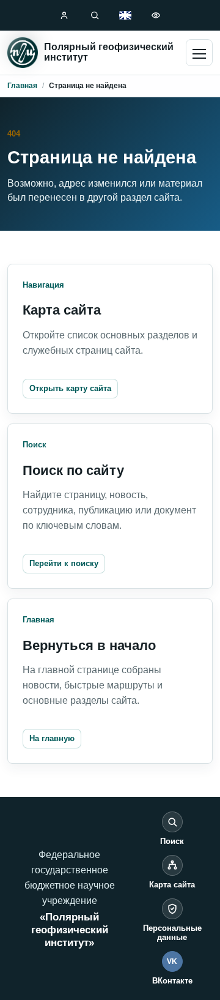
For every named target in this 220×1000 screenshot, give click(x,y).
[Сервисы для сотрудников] (64, 15)
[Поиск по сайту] (95, 15)
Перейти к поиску (63, 563)
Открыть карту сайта (70, 388)
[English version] (125, 15)
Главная (22, 85)
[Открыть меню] (199, 52)
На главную (52, 738)
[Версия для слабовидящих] (156, 15)
